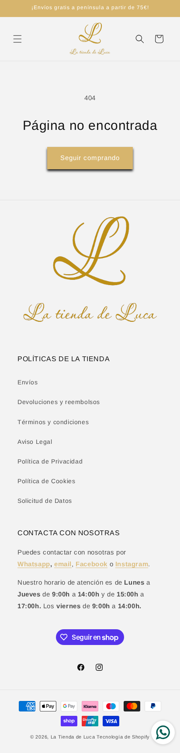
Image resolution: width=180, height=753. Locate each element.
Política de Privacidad (50, 461)
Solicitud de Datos (44, 500)
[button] (17, 39)
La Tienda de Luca (73, 736)
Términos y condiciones (53, 421)
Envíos (27, 382)
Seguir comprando (90, 157)
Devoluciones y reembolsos (58, 401)
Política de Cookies (46, 481)
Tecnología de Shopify (123, 736)
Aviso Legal (34, 441)
